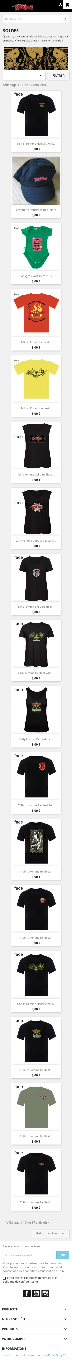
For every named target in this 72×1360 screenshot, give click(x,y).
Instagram (45, 1293)
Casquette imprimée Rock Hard (36, 210)
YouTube (36, 1293)
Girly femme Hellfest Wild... (36, 673)
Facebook (27, 1293)
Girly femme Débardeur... (36, 739)
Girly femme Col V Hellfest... (36, 474)
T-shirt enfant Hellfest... (36, 342)
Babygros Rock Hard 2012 (36, 276)
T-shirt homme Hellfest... (36, 871)
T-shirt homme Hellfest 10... (36, 805)
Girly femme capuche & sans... (36, 540)
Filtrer (58, 75)
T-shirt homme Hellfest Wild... (36, 143)
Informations (14, 1348)
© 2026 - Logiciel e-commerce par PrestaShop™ (34, 1355)
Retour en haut (50, 1233)
